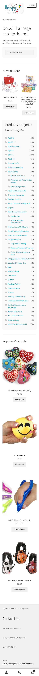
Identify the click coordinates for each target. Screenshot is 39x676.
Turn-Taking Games (18, 186)
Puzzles (11, 280)
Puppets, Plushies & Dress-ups (22, 248)
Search (19, 672)
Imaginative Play (14, 239)
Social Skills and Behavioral (18, 301)
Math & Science (13, 271)
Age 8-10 (11, 159)
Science (11, 292)
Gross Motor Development (18, 235)
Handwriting (15, 216)
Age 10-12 (11, 142)
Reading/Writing (14, 284)
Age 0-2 (11, 138)
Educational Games (18, 176)
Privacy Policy (7, 663)
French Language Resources (18, 231)
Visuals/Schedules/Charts (17, 324)
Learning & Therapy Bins (17, 263)
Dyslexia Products (14, 199)
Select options (19, 529)
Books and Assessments (17, 191)
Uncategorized (13, 320)
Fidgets (11, 208)
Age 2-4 (11, 150)
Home (7, 20)
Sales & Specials (14, 288)
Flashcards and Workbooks (18, 227)
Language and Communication (19, 259)
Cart (30, 670)
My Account (6, 672)
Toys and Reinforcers (16, 316)
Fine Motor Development (17, 212)
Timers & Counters (15, 312)
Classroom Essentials (16, 195)
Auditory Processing (15, 167)
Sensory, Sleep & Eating (16, 296)
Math (10, 267)
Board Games (13, 171)
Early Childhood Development (19, 203)
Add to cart (10, 106)
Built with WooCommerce (23, 663)
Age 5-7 (11, 155)
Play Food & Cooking (18, 243)
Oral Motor (12, 275)
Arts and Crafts (13, 163)
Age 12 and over (14, 146)
